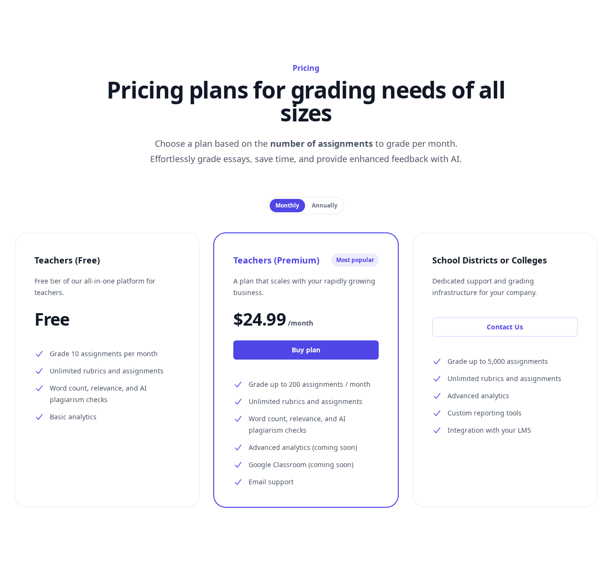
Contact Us (505, 326)
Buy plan (306, 349)
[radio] (287, 205)
